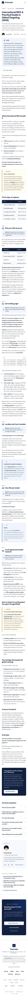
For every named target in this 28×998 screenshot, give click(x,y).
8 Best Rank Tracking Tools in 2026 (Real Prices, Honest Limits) (14, 881)
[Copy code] (24, 358)
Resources (17, 974)
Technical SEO (10, 8)
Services (6, 971)
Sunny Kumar (9, 34)
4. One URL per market (9, 215)
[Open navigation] (25, 2)
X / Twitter (20, 985)
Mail (6, 985)
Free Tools (10, 974)
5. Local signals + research (10, 218)
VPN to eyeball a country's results (15, 592)
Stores (22, 971)
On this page (8, 70)
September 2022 (8, 618)
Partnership (15, 979)
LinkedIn (13, 985)
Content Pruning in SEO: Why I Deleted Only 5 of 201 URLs (14, 886)
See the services (14, 930)
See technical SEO (9, 791)
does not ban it (11, 466)
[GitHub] (12, 864)
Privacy (11, 982)
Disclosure (22, 979)
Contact (5, 979)
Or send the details (14, 927)
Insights (4, 8)
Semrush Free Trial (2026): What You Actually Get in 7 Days (13, 877)
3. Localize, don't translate (10, 211)
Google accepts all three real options (11, 267)
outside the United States (13, 158)
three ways (13, 341)
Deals (17, 971)
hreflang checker (9, 405)
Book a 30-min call (13, 923)
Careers (10, 979)
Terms (16, 982)
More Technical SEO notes (10, 890)
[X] (8, 864)
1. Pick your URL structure (9, 204)
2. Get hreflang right (8, 208)
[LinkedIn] (5, 864)
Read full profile (19, 864)
